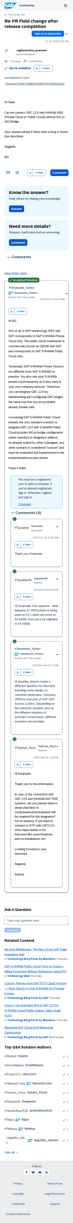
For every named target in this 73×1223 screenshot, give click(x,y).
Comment (59, 172)
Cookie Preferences (18, 1214)
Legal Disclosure (55, 1193)
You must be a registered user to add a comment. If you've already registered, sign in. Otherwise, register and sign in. (35, 488)
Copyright (18, 1193)
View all (9, 1152)
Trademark (18, 1203)
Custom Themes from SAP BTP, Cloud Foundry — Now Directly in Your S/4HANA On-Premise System (35, 988)
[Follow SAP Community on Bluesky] (33, 1172)
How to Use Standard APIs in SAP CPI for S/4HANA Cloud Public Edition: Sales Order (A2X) (32, 1010)
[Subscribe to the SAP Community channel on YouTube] (39, 1172)
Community (26, 5)
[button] (37, 68)
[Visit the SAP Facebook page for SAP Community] (26, 1172)
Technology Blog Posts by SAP (27, 997)
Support (55, 1203)
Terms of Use (55, 1183)
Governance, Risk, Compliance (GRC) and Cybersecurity (35, 84)
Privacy (18, 1183)
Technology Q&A (16, 14)
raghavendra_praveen (31, 50)
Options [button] (66, 34)
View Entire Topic (15, 273)
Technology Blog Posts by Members (31, 958)
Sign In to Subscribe (48, 33)
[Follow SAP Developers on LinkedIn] (46, 1172)
